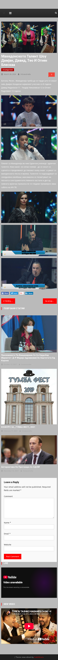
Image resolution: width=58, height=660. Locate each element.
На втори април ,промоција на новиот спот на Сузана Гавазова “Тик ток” (51, 301)
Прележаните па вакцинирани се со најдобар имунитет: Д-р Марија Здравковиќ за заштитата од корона (28, 358)
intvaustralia (26, 74)
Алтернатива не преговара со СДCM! (20, 467)
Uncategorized (8, 70)
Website (7, 544)
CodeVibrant (38, 657)
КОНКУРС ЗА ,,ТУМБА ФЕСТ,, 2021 (18, 427)
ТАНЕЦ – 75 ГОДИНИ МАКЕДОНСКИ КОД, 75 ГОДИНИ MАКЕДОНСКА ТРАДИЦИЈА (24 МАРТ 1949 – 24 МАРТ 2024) (10, 301)
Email (7, 533)
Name (7, 522)
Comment (8, 496)
